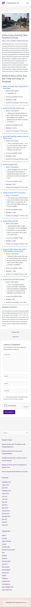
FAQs (3, 552)
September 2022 (6, 490)
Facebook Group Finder (8, 550)
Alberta (4, 535)
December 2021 (6, 516)
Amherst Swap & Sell (10, 164)
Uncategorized (6, 584)
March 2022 (5, 508)
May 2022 (4, 502)
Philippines (5, 578)
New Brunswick (6, 561)
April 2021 (4, 522)
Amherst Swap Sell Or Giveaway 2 (14, 193)
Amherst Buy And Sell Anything (13, 279)
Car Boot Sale (6, 547)
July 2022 (4, 496)
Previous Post (15, 332)
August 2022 (5, 493)
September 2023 (6, 482)
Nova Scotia (24, 41)
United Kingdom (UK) (7, 587)
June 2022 (5, 499)
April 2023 (4, 488)
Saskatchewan (6, 581)
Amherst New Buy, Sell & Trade (14, 108)
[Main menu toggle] (27, 3)
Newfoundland (6, 570)
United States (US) (7, 590)
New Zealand (5, 567)
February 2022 (6, 510)
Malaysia (4, 555)
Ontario (4, 575)
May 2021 (4, 519)
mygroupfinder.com (12, 3)
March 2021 (5, 525)
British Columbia (6, 541)
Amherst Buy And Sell (10, 221)
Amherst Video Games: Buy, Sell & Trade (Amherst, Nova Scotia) (14, 250)
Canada (19, 41)
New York (4, 564)
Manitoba (4, 558)
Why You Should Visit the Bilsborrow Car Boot (15, 471)
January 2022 (5, 513)
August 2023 (5, 485)
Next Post (15, 336)
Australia (4, 538)
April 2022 (4, 505)
